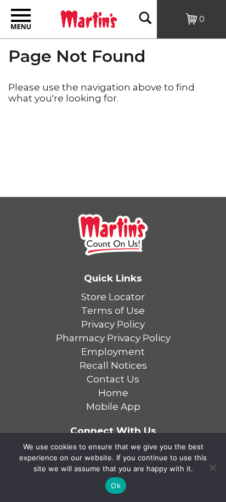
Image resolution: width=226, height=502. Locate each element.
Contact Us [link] (113, 379)
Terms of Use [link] (113, 310)
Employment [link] (113, 351)
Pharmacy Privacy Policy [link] (113, 337)
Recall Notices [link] (113, 365)
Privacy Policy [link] (113, 324)
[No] (212, 467)
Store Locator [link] (113, 296)
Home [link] (113, 392)
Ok (116, 485)
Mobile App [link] (113, 406)
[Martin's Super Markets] (89, 18)
